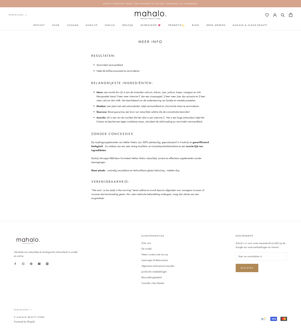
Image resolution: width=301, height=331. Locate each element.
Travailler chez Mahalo (152, 283)
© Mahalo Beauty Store (29, 317)
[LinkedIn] (47, 264)
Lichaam (73, 25)
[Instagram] (23, 264)
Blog (195, 25)
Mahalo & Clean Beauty (250, 25)
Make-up (92, 25)
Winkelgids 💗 (151, 25)
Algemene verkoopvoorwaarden (157, 266)
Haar (56, 25)
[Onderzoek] (283, 15)
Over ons (146, 243)
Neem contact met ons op (154, 254)
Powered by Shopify (24, 321)
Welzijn (127, 25)
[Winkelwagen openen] (290, 15)
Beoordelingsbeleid (151, 277)
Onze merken (215, 25)
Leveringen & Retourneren (154, 260)
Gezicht (39, 25)
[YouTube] (39, 264)
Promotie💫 (176, 25)
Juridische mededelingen (154, 271)
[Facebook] (15, 264)
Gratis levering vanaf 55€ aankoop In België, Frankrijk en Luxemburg (150, 3)
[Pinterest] (31, 264)
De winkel (146, 248)
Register (247, 268)
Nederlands (16, 15)
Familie (110, 25)
